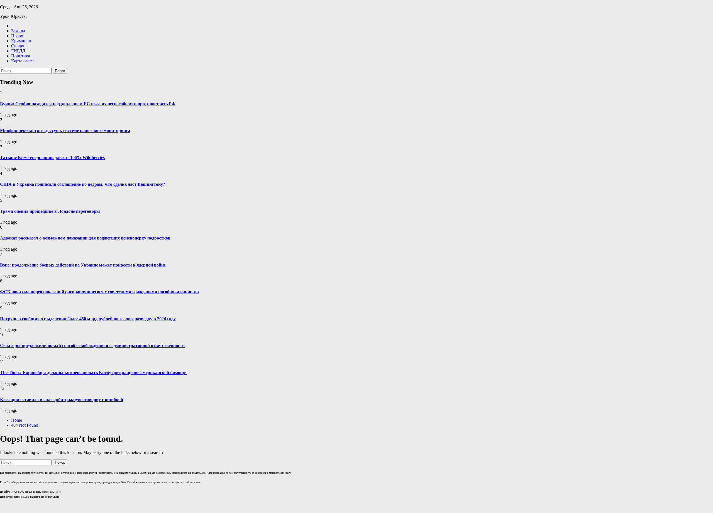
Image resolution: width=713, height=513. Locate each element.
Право (17, 35)
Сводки (18, 45)
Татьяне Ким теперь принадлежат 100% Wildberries (52, 157)
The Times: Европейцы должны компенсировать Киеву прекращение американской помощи (93, 372)
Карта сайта (22, 60)
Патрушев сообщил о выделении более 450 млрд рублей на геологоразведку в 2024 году (88, 318)
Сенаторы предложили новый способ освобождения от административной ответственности (92, 345)
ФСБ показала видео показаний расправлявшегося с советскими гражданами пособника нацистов (99, 291)
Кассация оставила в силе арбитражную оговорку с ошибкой (61, 399)
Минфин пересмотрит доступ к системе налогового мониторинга (65, 130)
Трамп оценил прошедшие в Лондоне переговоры (50, 211)
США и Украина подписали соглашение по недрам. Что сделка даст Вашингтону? (82, 184)
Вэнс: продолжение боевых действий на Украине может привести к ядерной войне (83, 265)
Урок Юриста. (13, 16)
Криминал (21, 40)
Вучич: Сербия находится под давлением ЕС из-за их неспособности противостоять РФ (87, 103)
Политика (20, 55)
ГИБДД (18, 50)
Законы (18, 30)
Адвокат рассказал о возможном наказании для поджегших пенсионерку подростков (85, 238)
